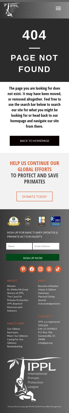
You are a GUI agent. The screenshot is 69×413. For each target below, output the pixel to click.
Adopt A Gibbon (47, 289)
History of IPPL (15, 292)
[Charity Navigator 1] (55, 221)
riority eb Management (51, 406)
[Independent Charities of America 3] (27, 221)
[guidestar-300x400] (14, 221)
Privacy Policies (14, 406)
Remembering (14, 346)
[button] (34, 196)
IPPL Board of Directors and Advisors (14, 307)
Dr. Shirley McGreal (17, 289)
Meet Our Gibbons (17, 335)
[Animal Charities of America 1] (41, 221)
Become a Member (48, 285)
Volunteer (43, 292)
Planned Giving (46, 296)
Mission (11, 285)
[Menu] (58, 8)
